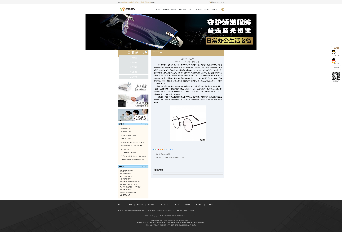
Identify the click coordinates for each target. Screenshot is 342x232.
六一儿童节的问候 (126, 149)
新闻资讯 (199, 9)
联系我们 (206, 9)
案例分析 (210, 205)
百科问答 (133, 58)
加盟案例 (214, 9)
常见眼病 (133, 72)
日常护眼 (133, 77)
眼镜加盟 (173, 9)
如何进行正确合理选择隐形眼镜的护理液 (172, 158)
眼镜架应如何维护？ (165, 154)
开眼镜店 (175, 75)
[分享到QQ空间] (160, 149)
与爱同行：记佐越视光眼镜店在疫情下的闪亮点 (134, 156)
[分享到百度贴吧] (164, 149)
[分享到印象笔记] (168, 149)
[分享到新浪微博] (158, 149)
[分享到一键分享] (172, 149)
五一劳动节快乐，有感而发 (128, 152)
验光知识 (133, 67)
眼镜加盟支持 (182, 9)
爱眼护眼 (191, 9)
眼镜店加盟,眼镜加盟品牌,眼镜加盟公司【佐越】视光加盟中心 (136, 2)
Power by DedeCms (190, 215)
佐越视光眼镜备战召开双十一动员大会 (131, 145)
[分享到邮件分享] (170, 149)
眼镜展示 (166, 9)
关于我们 (158, 9)
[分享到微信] (156, 149)
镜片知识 (133, 62)
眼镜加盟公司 (197, 70)
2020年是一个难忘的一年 (128, 138)
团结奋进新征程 (125, 128)
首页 (119, 205)
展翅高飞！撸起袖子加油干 (128, 135)
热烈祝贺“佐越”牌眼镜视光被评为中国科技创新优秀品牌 (136, 142)
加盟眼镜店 (198, 67)
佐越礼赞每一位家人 (126, 131)
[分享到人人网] (166, 149)
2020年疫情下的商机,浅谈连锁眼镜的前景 (132, 159)
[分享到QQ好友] (162, 149)
